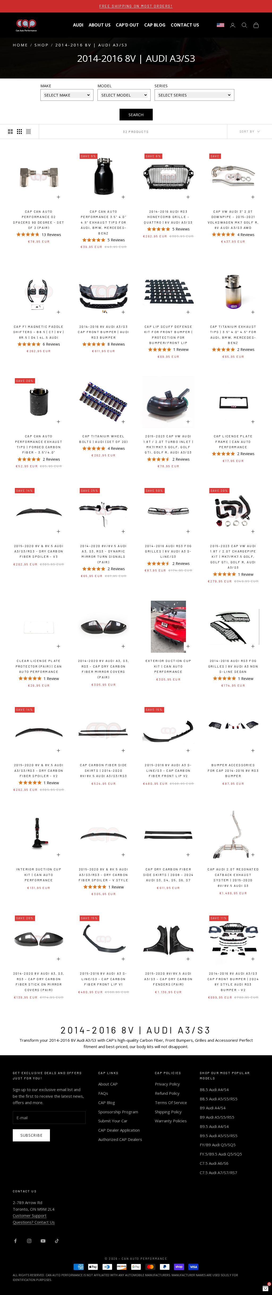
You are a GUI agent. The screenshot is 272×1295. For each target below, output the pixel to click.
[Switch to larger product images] (10, 131)
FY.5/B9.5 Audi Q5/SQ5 (221, 1154)
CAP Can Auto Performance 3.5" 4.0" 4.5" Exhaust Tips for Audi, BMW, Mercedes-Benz (104, 222)
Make (45, 85)
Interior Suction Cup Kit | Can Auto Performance (38, 874)
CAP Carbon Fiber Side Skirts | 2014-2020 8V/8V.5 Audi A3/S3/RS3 (103, 770)
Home (20, 44)
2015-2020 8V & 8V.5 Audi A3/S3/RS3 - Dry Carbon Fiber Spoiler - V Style (103, 874)
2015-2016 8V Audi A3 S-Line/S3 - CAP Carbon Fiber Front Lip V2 (168, 770)
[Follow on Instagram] (29, 1241)
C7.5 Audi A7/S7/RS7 (218, 1172)
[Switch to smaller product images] (19, 131)
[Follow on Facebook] (15, 1241)
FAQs (103, 1093)
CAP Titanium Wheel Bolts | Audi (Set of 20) (103, 438)
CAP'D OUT (127, 25)
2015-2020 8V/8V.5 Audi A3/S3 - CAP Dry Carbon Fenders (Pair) (168, 978)
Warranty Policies (171, 1120)
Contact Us (185, 25)
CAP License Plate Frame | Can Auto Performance (233, 441)
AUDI (78, 25)
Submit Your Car (113, 1120)
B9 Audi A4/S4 (213, 1107)
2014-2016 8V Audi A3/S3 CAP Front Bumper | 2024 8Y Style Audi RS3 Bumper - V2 (233, 981)
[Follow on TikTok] (57, 1241)
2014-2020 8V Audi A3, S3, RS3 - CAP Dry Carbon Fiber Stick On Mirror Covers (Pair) (39, 981)
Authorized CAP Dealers (120, 1139)
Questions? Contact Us (34, 1222)
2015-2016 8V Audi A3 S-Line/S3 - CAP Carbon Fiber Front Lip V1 (103, 978)
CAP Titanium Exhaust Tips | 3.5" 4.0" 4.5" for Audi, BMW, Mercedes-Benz (233, 335)
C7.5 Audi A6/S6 (214, 1163)
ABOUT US (99, 25)
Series (161, 85)
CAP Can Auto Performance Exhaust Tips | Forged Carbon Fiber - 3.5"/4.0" (39, 444)
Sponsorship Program (118, 1111)
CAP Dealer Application (119, 1130)
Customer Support (29, 1215)
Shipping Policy (168, 1111)
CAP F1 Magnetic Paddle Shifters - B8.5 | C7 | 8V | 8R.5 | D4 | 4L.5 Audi (38, 332)
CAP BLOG (154, 25)
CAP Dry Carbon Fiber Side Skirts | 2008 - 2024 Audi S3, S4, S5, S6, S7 (168, 874)
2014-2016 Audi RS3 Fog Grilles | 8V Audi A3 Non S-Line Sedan (233, 666)
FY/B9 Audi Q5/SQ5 (218, 1144)
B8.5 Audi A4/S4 (214, 1089)
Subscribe (31, 1135)
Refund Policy (167, 1093)
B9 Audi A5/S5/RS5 (217, 1117)
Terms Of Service (171, 1102)
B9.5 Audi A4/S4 (214, 1126)
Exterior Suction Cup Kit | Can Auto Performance (169, 666)
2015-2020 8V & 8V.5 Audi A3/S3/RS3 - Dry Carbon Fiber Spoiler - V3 (39, 551)
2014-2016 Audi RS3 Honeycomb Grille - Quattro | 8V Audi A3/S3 (168, 217)
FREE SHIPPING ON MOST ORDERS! (135, 6)
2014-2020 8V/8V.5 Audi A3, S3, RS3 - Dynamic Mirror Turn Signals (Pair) (103, 554)
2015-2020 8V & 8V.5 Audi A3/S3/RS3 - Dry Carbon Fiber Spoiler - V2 (39, 770)
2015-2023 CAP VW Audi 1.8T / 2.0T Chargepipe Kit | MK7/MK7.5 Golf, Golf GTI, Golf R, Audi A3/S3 (233, 556)
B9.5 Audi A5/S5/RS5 (218, 1135)
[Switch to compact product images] (28, 131)
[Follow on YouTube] (43, 1241)
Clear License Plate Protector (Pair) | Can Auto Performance (39, 666)
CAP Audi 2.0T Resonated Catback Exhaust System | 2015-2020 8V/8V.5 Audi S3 (233, 877)
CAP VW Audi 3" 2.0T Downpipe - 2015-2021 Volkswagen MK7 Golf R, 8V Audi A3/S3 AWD (233, 219)
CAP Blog (106, 1102)
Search (136, 114)
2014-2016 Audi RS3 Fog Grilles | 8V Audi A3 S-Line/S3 (168, 551)
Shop (42, 44)
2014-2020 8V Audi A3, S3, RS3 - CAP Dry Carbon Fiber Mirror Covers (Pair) (103, 669)
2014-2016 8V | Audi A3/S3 (91, 44)
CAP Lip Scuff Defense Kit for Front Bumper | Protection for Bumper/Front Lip (168, 335)
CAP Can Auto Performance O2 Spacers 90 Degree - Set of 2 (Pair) (38, 219)
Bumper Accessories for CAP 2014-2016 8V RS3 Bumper (233, 770)
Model (104, 85)
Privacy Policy (167, 1084)
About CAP (108, 1084)
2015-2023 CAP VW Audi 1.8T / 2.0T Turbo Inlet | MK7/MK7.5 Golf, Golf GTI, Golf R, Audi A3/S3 (168, 444)
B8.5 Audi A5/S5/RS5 (218, 1098)
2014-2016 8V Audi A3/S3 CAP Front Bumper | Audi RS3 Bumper (103, 332)
